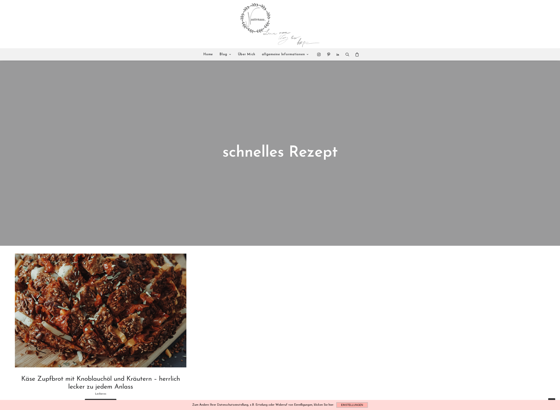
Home (208, 54)
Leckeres (100, 394)
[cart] (355, 54)
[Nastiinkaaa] (279, 24)
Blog (223, 54)
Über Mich (246, 54)
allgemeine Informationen (283, 54)
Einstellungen (352, 405)
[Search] (347, 54)
